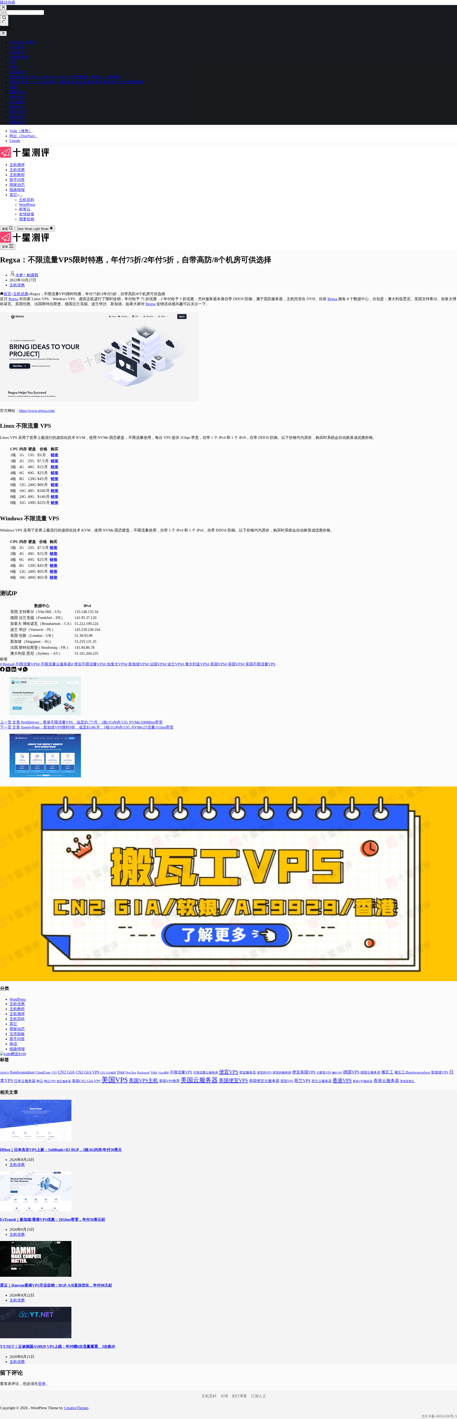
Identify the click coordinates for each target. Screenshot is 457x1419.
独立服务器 (64, 1081)
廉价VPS (337, 1072)
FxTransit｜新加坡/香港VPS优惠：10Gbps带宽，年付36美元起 (52, 1219)
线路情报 (17, 190)
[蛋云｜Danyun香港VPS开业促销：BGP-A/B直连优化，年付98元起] (35, 1275)
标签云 (24, 209)
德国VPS (351, 1072)
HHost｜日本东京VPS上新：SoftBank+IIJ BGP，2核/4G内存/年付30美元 (61, 1150)
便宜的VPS (264, 1072)
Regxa (13, 299)
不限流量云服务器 (54, 664)
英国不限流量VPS (259, 664)
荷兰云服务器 (322, 1081)
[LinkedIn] (14, 670)
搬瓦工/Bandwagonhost (412, 1072)
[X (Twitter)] (8, 670)
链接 (54, 455)
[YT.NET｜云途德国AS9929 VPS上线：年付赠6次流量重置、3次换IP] (35, 1337)
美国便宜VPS (233, 1080)
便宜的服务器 (282, 1072)
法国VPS (155, 664)
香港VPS (342, 1080)
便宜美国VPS (303, 1072)
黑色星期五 (407, 1081)
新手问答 (17, 180)
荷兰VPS (302, 1080)
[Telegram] (20, 670)
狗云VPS (50, 1081)
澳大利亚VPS (194, 664)
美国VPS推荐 (169, 1081)
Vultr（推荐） (21, 131)
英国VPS (234, 664)
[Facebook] (3, 670)
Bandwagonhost (22, 1072)
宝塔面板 (17, 1034)
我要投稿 (26, 219)
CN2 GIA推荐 (108, 1072)
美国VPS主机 (143, 1080)
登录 (42, 1384)
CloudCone (42, 1072)
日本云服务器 (24, 1081)
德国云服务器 (370, 1072)
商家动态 (17, 185)
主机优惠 (17, 170)
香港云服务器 (386, 1080)
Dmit (120, 1072)
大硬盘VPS (323, 1072)
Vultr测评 (163, 1072)
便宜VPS (228, 1072)
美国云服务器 (199, 1080)
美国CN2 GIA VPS (86, 1081)
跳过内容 (7, 2)
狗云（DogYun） (24, 136)
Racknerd (143, 1072)
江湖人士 (258, 1396)
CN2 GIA (66, 1072)
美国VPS (216, 664)
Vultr (153, 1072)
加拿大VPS (114, 664)
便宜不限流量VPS (87, 664)
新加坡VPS (136, 664)
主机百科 (26, 200)
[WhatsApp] (25, 670)
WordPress (27, 205)
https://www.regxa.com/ (37, 411)
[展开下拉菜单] (21, 196)
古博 (224, 1396)
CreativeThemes (76, 1408)
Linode (15, 141)
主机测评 (17, 165)
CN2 (54, 1072)
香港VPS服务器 (363, 1081)
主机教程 (17, 175)
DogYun (130, 1072)
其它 (13, 195)
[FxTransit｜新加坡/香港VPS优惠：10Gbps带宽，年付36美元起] (35, 1210)
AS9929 (4, 1072)
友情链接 (26, 214)
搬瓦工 (387, 1072)
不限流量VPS (25, 664)
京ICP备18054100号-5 (439, 1416)
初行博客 (239, 1396)
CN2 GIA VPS (87, 1072)
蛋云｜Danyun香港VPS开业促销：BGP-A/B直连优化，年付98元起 (56, 1285)
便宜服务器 (247, 1072)
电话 (13, 1044)
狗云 (39, 1081)
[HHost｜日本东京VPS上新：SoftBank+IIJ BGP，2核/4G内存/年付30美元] (35, 1140)
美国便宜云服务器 (264, 1081)
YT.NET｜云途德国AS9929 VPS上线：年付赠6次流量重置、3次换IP (57, 1346)
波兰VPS (173, 664)
